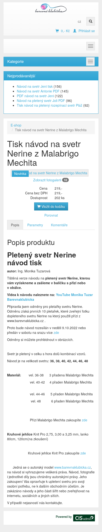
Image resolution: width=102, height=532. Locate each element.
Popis (15, 224)
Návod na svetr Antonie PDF (38, 91)
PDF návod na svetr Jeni (35, 95)
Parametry (35, 224)
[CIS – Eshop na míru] (75, 517)
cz (79, 21)
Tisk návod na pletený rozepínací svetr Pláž (49, 105)
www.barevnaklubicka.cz (72, 467)
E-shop (16, 125)
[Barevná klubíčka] (51, 7)
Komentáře (59, 224)
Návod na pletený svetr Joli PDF (41, 100)
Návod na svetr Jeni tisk (35, 86)
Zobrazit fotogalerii (50, 180)
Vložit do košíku (53, 206)
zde (56, 332)
